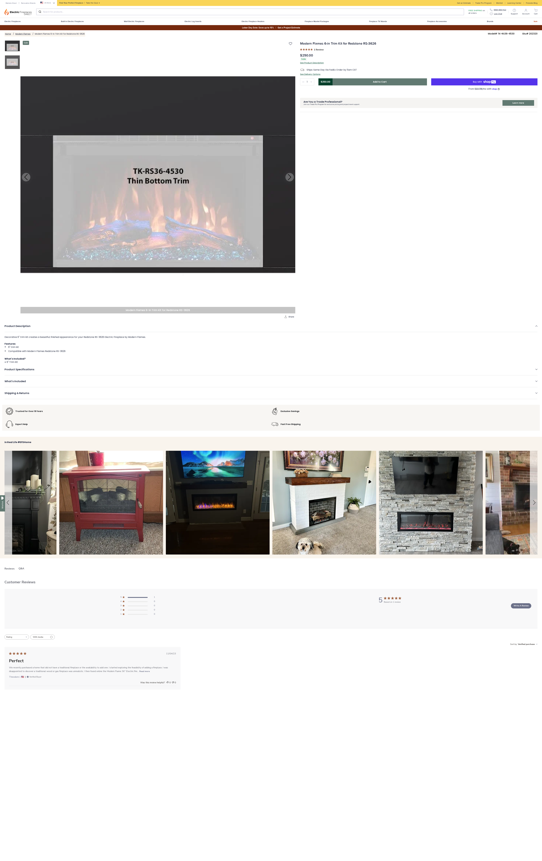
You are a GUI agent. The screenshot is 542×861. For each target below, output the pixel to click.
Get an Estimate (464, 3)
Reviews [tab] (10, 568)
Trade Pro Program (483, 3)
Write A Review (521, 605)
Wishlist (499, 3)
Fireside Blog (531, 3)
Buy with (477, 81)
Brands (490, 21)
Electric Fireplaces (13, 21)
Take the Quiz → (79, 3)
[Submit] (39, 12)
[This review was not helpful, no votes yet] (173, 682)
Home (8, 33)
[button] (271, 328)
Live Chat (498, 14)
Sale (535, 21)
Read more (144, 671)
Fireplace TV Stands (378, 21)
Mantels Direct (11, 3)
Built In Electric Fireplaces (72, 21)
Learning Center (514, 3)
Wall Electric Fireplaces (134, 21)
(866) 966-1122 (500, 10)
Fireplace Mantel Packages (317, 21)
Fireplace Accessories (437, 21)
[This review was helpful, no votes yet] (168, 682)
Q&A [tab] (21, 568)
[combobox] (250, 12)
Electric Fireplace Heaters (253, 21)
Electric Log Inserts (193, 21)
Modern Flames (22, 33)
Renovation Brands (28, 3)
